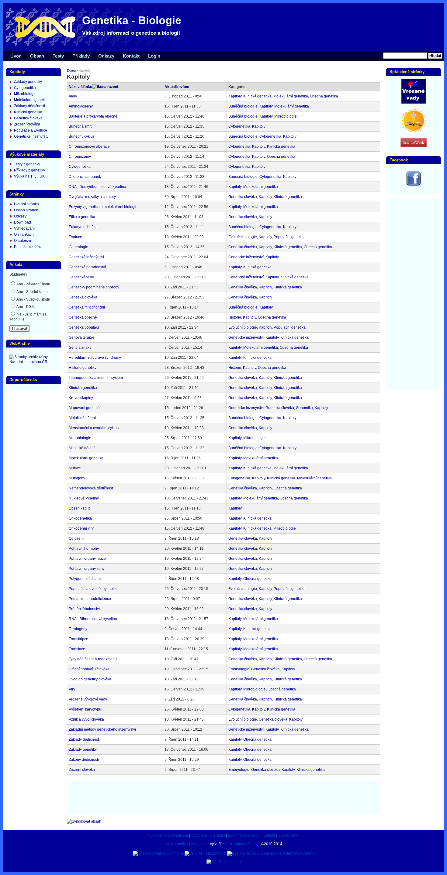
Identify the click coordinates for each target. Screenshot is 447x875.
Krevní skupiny (81, 398)
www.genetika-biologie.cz (186, 844)
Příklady (81, 55)
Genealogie (78, 247)
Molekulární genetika (290, 96)
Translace (77, 649)
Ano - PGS (25, 307)
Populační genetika (290, 237)
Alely (73, 96)
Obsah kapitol (80, 508)
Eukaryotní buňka (83, 227)
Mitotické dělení (82, 448)
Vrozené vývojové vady (88, 699)
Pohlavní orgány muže (87, 558)
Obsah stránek (26, 210)
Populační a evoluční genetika (94, 589)
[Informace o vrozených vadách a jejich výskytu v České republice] (413, 102)
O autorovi (22, 240)
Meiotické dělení (82, 418)
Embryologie (238, 669)
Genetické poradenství (87, 267)
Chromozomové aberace (89, 146)
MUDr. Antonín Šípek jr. (241, 844)
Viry (72, 689)
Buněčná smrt (80, 126)
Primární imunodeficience (90, 599)
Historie (234, 317)
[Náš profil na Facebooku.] (413, 184)
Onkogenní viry (81, 528)
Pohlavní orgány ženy (87, 568)
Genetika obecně (83, 317)
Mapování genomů (84, 408)
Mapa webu (250, 835)
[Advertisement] (223, 797)
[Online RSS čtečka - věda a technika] (413, 146)
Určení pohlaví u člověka (89, 669)
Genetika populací (84, 327)
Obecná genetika (324, 96)
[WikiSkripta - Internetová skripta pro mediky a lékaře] (413, 131)
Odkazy (106, 55)
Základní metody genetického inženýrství (102, 729)
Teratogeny (78, 629)
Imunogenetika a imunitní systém (96, 378)
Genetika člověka (242, 197)
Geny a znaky (80, 347)
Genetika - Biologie (131, 20)
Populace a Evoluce (30, 130)
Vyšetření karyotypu (85, 709)
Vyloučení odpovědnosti (168, 835)
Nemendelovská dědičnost (91, 488)
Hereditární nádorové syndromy (95, 357)
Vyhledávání (24, 228)
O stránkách (24, 234)
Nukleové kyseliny (84, 498)
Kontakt (131, 55)
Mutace (75, 468)
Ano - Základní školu (33, 284)
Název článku (80, 87)
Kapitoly (234, 96)
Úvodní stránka (26, 204)
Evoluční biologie (242, 237)
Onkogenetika (80, 518)
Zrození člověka (82, 769)
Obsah (37, 55)
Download (22, 222)
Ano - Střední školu (32, 292)
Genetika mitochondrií (87, 307)
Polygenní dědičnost (85, 579)
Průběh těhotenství (84, 609)
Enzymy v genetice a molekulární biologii (102, 207)
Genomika (304, 408)
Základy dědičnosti (84, 739)
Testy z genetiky (27, 164)
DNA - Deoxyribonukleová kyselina (97, 187)
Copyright (199, 835)
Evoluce (75, 237)
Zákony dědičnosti (84, 759)
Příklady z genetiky (29, 170)
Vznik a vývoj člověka (86, 719)
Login (154, 55)
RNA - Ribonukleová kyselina (93, 619)
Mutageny (77, 478)
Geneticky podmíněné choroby (94, 287)
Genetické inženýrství (86, 257)
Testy (58, 55)
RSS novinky (288, 835)
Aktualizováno (177, 87)
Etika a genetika (82, 217)
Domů (71, 70)
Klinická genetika (257, 96)
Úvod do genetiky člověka (90, 679)
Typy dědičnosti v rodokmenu (93, 659)
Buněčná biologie (243, 106)
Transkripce (78, 639)
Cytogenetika (239, 126)
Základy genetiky (83, 749)
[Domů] (97, 46)
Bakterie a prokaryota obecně (93, 116)
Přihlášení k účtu (27, 247)
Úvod (16, 55)
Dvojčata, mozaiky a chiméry (92, 197)
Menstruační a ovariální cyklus (94, 428)
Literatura (217, 835)
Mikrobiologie (285, 116)
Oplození (76, 538)
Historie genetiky (82, 367)
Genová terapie (81, 337)
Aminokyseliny (81, 106)
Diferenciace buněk (85, 177)
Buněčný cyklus (82, 136)
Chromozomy (80, 156)
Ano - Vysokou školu (33, 299)
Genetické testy (81, 277)
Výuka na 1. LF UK (29, 176)
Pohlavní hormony (84, 548)
